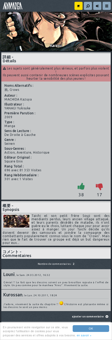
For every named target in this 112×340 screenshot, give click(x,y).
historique (41, 152)
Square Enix (13, 161)
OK (91, 328)
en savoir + (84, 335)
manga (9, 126)
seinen (9, 143)
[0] (99, 186)
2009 (8, 117)
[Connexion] (97, 6)
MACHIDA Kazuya (18, 99)
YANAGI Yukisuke (17, 108)
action (9, 152)
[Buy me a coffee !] (78, 6)
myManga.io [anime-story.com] (12, 6)
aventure (24, 152)
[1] (81, 186)
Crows (14, 89)
